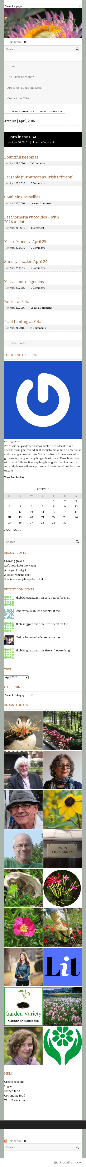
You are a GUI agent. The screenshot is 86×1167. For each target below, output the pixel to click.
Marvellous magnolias (24, 281)
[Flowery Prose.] (23, 927)
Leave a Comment (43, 142)
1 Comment (37, 227)
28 (42, 522)
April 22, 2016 (17, 307)
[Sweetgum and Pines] (23, 730)
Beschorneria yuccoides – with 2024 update (31, 219)
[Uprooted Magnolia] (23, 967)
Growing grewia (14, 561)
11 (9, 511)
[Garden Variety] (23, 1006)
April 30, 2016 (19, 142)
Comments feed (14, 1095)
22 (53, 517)
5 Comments (38, 183)
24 (76, 517)
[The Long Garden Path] (62, 848)
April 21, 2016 (17, 327)
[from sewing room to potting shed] (23, 888)
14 (42, 511)
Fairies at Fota (16, 301)
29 (53, 522)
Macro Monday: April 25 (25, 241)
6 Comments (38, 287)
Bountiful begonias (21, 157)
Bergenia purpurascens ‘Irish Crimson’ (38, 177)
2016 (53, 111)
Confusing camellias (22, 197)
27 (31, 522)
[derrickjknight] (23, 770)
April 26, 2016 (17, 227)
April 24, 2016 (17, 267)
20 (31, 517)
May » (17, 530)
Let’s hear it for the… (57, 597)
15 (53, 511)
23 (64, 517)
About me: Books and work (24, 87)
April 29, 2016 (17, 163)
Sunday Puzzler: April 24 (25, 261)
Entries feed (12, 1091)
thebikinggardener (12, 442)
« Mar (7, 530)
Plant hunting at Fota (22, 321)
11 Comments (38, 327)
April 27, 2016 (17, 203)
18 (9, 517)
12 (20, 511)
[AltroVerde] (62, 809)
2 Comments (37, 163)
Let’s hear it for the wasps (20, 565)
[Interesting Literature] (62, 967)
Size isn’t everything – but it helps (25, 579)
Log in (8, 1086)
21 (42, 517)
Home (11, 66)
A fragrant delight (15, 570)
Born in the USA (22, 137)
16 (64, 511)
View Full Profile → (15, 477)
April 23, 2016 (17, 287)
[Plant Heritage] (62, 1046)
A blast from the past (17, 574)
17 (76, 511)
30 (65, 522)
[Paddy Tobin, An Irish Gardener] (23, 809)
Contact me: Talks (18, 98)
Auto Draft (40, 111)
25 (9, 522)
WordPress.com (14, 1100)
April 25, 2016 (17, 247)
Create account (14, 1081)
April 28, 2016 (17, 183)
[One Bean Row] (23, 1046)
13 (31, 511)
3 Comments (38, 267)
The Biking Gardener (40, 21)
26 (20, 522)
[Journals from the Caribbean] (62, 888)
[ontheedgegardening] (62, 927)
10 (76, 506)
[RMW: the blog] (62, 770)
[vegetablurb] (23, 848)
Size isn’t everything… (58, 650)
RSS (26, 42)
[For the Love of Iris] (62, 1006)
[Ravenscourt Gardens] (62, 730)
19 (20, 517)
